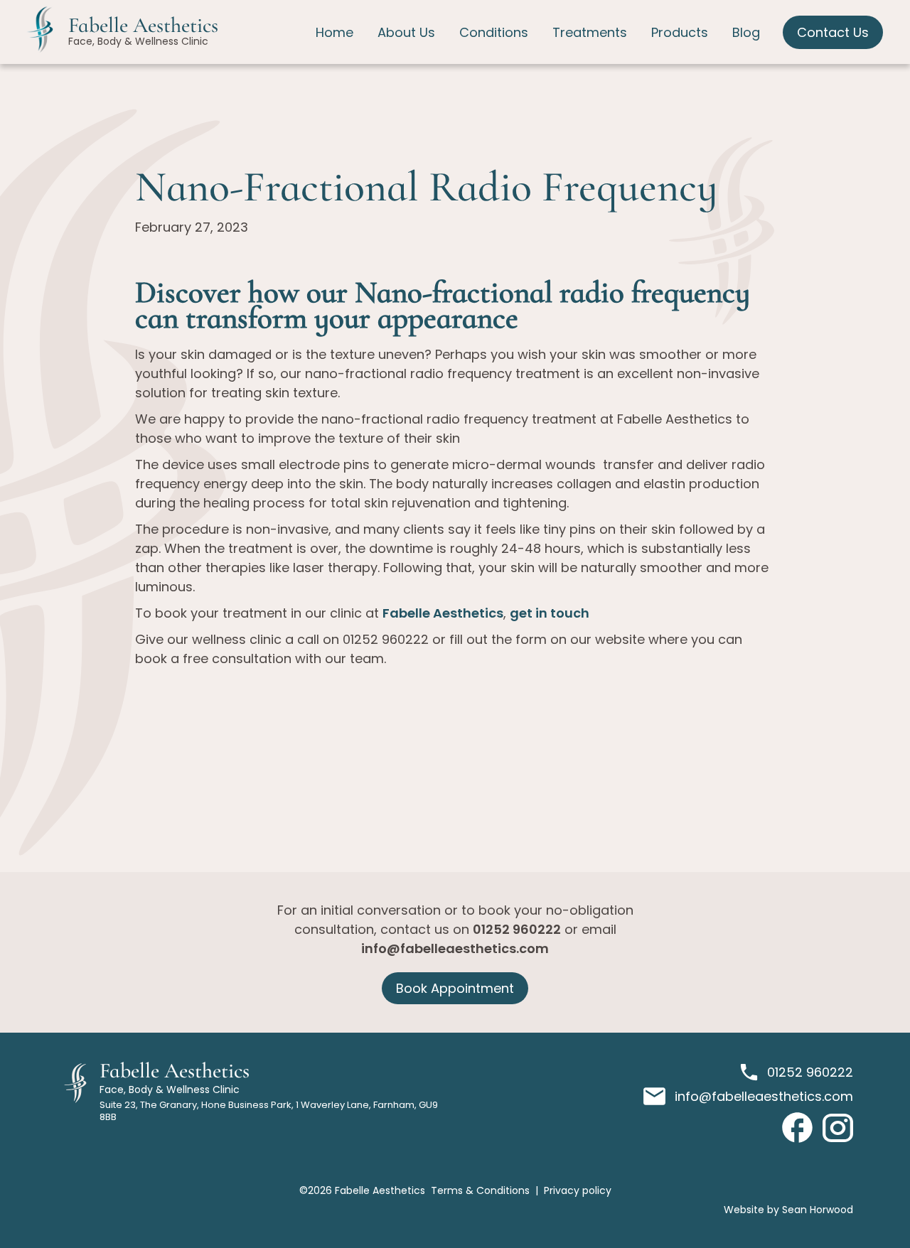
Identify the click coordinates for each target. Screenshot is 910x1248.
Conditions (493, 32)
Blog (746, 32)
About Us (406, 32)
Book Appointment (455, 988)
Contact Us (833, 32)
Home (334, 32)
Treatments (589, 32)
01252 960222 (517, 929)
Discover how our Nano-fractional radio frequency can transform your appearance (442, 305)
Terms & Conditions (480, 1190)
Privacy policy (577, 1190)
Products (679, 32)
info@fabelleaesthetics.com (455, 948)
